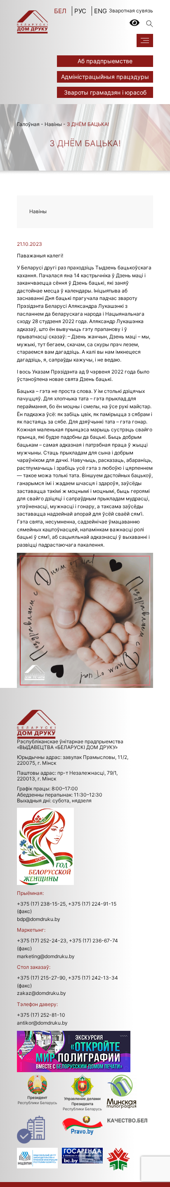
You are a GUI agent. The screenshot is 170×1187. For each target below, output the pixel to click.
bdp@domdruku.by (38, 919)
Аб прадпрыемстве (105, 60)
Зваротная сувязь (131, 10)
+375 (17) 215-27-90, (42, 978)
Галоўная (28, 124)
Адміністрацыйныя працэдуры (105, 76)
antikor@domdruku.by (42, 1023)
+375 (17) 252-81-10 (41, 1015)
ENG (100, 11)
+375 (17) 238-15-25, (42, 904)
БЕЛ (60, 11)
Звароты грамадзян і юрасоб (105, 92)
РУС (80, 11)
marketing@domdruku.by (46, 956)
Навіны (53, 124)
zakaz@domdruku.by (41, 993)
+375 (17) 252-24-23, (42, 940)
